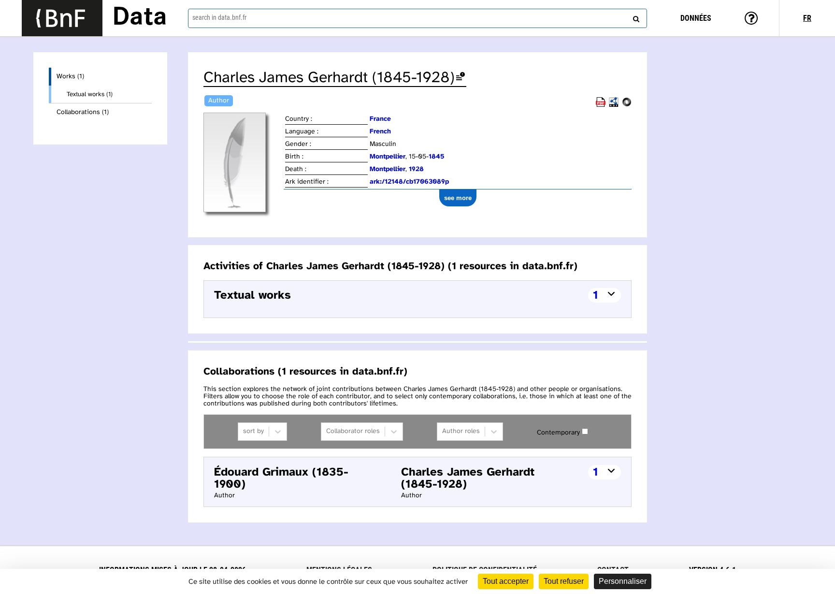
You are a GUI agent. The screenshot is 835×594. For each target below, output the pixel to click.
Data (139, 17)
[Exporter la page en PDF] (600, 105)
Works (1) (70, 76)
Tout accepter (506, 581)
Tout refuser (564, 581)
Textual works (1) (90, 94)
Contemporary (558, 432)
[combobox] (417, 18)
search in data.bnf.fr (219, 17)
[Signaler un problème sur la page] (460, 78)
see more (458, 198)
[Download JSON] (627, 105)
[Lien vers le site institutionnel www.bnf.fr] (62, 18)
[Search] (635, 17)
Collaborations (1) (83, 112)
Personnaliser (623, 581)
